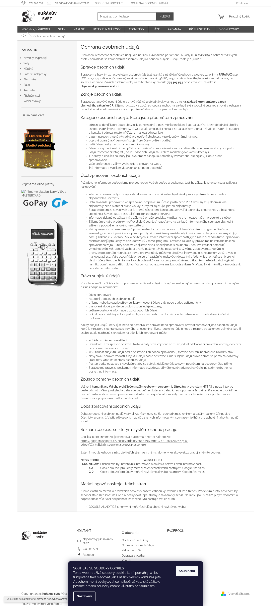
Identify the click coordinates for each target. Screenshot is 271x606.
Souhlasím (187, 571)
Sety (26, 63)
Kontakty (127, 560)
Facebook (89, 554)
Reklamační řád (132, 550)
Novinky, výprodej (35, 57)
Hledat (164, 16)
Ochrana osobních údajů (149, 3)
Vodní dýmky (32, 101)
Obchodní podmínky (109, 3)
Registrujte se (14, 599)
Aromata (29, 90)
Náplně (28, 68)
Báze (26, 84)
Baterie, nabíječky (35, 74)
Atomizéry (30, 79)
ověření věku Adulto (49, 603)
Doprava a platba (133, 555)
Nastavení (84, 596)
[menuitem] (35, 29)
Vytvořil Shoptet (239, 593)
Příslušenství (31, 95)
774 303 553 (90, 548)
